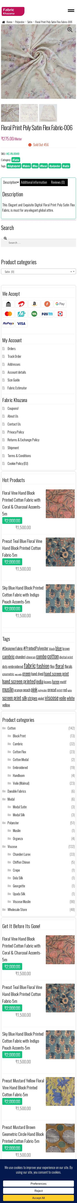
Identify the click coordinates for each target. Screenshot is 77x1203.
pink (34, 689)
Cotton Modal (21, 759)
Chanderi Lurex (21, 854)
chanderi (20, 656)
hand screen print (56, 673)
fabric (30, 665)
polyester (42, 690)
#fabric (26, 166)
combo (41, 656)
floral (59, 665)
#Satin (16, 160)
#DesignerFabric (12, 648)
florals (68, 666)
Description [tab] (10, 182)
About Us (13, 416)
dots (5, 666)
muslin (8, 689)
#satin (66, 166)
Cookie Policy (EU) (18, 463)
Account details (17, 372)
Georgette (19, 885)
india (39, 681)
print (59, 690)
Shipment (13, 447)
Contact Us (14, 424)
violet (41, 698)
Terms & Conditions (19, 455)
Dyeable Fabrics (17, 791)
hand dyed (37, 673)
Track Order (14, 356)
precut (52, 690)
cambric (8, 656)
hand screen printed (19, 681)
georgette (18, 674)
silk (24, 697)
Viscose (12, 846)
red (65, 689)
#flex (35, 166)
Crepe (16, 870)
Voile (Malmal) (21, 783)
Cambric (18, 743)
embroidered (15, 666)
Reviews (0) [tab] (58, 182)
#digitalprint (14, 166)
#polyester (54, 166)
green (26, 673)
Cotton (12, 728)
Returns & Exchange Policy (23, 439)
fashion (42, 665)
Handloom (19, 775)
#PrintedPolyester (35, 648)
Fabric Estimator (17, 387)
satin (70, 690)
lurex (55, 681)
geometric (8, 674)
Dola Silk (18, 877)
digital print (66, 656)
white (71, 698)
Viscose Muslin (22, 901)
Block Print (19, 735)
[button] (70, 30)
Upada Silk (19, 893)
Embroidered (20, 767)
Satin (29, 22)
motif (63, 681)
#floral (43, 166)
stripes (32, 698)
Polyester (19, 22)
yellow (6, 705)
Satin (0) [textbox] (37, 271)
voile (62, 697)
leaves (48, 681)
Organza (18, 838)
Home (9, 22)
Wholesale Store (17, 909)
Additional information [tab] (34, 182)
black (52, 648)
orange (18, 689)
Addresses (14, 364)
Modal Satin (20, 806)
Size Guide (14, 380)
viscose (52, 697)
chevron (31, 656)
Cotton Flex (19, 751)
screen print (11, 697)
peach (26, 689)
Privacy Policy (16, 432)
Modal (11, 799)
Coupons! (13, 408)
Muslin (17, 830)
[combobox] (38, 271)
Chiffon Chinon (21, 862)
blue (58, 648)
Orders (12, 348)
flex (52, 666)
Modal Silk (19, 814)
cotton (53, 656)
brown (66, 648)
